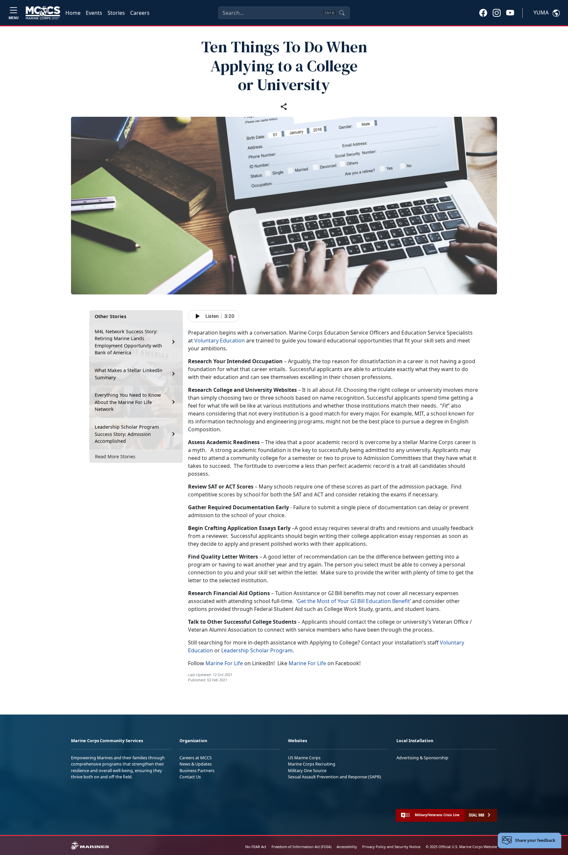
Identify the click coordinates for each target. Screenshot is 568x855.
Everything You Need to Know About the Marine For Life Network (128, 402)
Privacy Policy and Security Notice (391, 846)
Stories (116, 12)
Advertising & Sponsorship (422, 758)
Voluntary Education (219, 340)
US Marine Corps (304, 758)
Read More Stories (115, 456)
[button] (483, 12)
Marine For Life (224, 663)
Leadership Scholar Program (257, 650)
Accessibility (347, 846)
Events (94, 12)
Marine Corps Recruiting (311, 764)
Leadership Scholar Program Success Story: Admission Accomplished (127, 434)
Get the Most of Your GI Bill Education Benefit (353, 601)
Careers (140, 12)
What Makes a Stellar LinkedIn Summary (128, 374)
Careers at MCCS (195, 758)
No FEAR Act (255, 846)
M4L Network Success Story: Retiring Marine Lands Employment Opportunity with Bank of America (128, 342)
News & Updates (195, 764)
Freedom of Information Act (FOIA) (301, 846)
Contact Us (190, 777)
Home (73, 12)
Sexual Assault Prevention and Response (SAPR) (334, 777)
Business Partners (196, 770)
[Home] (43, 13)
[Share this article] (284, 106)
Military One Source (307, 770)
